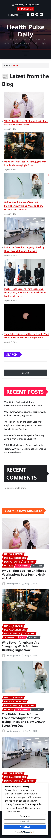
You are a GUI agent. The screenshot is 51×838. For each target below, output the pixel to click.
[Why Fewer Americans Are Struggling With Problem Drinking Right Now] (24, 145)
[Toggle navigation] (25, 54)
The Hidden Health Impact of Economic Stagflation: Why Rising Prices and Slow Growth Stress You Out (23, 425)
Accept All (25, 826)
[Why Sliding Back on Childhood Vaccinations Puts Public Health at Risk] (24, 105)
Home (7, 65)
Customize (25, 816)
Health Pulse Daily (25, 30)
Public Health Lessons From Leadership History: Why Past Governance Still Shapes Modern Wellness (25, 292)
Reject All (24, 821)
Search (11, 354)
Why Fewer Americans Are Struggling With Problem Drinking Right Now (20, 646)
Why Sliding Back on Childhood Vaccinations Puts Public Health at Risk (24, 574)
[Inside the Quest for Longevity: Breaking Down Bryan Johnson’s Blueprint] (24, 231)
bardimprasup (13, 583)
